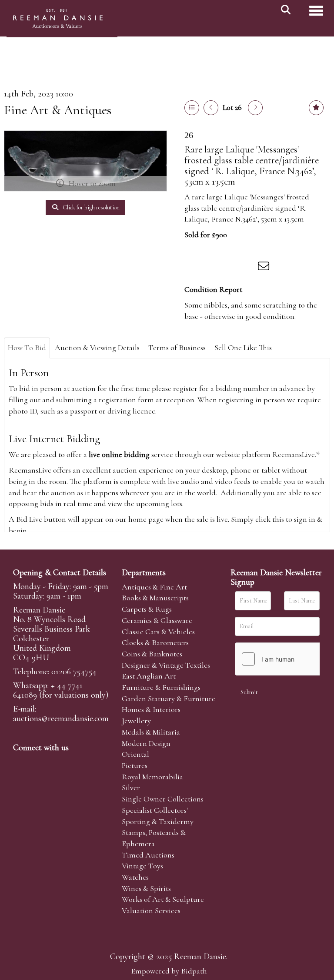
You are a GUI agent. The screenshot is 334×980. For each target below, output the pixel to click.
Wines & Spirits (146, 888)
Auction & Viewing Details (97, 347)
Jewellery (136, 720)
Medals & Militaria (151, 732)
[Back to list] (191, 107)
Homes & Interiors (151, 709)
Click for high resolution (90, 207)
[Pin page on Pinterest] (228, 267)
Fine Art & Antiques (57, 110)
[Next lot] (255, 107)
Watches (135, 877)
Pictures (134, 765)
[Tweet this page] (211, 267)
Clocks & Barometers (155, 642)
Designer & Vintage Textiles (166, 665)
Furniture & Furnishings (161, 687)
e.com (61, 718)
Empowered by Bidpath (169, 971)
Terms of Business (177, 347)
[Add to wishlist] (316, 107)
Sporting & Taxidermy (158, 821)
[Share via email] (265, 267)
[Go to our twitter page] (39, 762)
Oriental (135, 754)
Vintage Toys (142, 866)
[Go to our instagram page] (247, 267)
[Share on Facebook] (192, 267)
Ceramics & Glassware (157, 620)
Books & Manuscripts (155, 598)
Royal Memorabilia (152, 776)
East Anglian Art (149, 676)
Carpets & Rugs (147, 609)
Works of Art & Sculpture (163, 899)
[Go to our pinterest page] (57, 762)
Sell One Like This (243, 347)
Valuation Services (151, 910)
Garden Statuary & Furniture (168, 698)
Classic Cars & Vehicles (158, 631)
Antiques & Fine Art (154, 587)
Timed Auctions (148, 855)
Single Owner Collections (163, 799)
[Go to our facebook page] (21, 762)
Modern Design (146, 743)
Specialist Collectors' (155, 810)
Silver (131, 787)
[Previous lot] (211, 107)
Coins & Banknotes (152, 654)
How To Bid (27, 347)
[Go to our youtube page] (75, 762)
